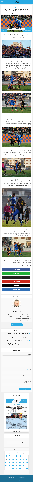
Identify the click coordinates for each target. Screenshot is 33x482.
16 (16, 462)
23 (16, 465)
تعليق (29, 354)
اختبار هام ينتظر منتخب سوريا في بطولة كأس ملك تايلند (17, 341)
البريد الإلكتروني (26, 375)
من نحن (21, 479)
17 (13, 462)
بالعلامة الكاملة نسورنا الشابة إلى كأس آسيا (17, 344)
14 (23, 462)
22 (20, 465)
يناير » (22, 472)
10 (13, 459)
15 (20, 462)
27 (26, 468)
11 (9, 459)
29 (20, 468)
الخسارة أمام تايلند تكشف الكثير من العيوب (17, 333)
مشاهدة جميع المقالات (16, 324)
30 (16, 468)
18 (9, 462)
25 (9, 465)
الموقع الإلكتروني (27, 381)
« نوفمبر (27, 472)
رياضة (16, 7)
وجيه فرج (14, 13)
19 (6, 462)
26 (6, 465)
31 (13, 468)
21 (23, 465)
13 (26, 462)
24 (13, 465)
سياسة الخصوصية (14, 479)
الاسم (29, 369)
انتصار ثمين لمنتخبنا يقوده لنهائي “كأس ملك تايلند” (17, 337)
